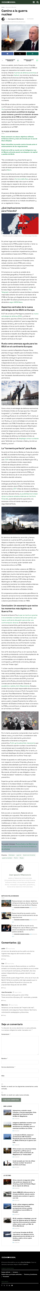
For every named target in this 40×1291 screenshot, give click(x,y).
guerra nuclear (7, 858)
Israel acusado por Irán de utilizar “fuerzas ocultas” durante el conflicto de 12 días (24, 1163)
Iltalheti (16, 75)
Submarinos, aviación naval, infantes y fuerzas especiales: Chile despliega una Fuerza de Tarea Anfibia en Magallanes (24, 1113)
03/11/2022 (30, 19)
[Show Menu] (34, 2)
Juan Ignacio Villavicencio (16, 19)
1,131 (6, 460)
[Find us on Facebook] (1, 1285)
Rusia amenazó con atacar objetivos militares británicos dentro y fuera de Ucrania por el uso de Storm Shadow (19, 139)
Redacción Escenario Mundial (22, 907)
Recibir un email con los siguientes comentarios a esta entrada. (19, 1087)
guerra (19, 855)
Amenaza (11, 855)
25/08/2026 (16, 1157)
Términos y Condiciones (30, 1274)
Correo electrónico (8, 1067)
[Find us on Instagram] (6, 1285)
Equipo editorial (5, 1272)
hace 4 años (11, 948)
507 (15, 489)
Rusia (21, 858)
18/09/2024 (16, 1130)
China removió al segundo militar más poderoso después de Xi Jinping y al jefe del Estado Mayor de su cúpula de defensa (24, 1183)
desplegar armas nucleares (29, 438)
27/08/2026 (16, 1145)
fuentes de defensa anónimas (25, 73)
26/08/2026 (34, 919)
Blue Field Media (25, 1262)
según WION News (15, 302)
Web (2, 1076)
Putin (16, 858)
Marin (9, 170)
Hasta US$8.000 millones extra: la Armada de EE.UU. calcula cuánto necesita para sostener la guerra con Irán (24, 1195)
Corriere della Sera (21, 179)
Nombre (4, 1058)
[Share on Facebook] (7, 53)
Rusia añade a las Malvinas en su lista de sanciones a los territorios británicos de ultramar (19, 846)
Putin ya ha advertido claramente (22, 743)
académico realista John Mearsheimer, (15, 686)
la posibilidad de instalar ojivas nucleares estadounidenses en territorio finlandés (19, 496)
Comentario (6, 1034)
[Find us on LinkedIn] (9, 1285)
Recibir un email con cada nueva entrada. (15, 1095)
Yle (2, 109)
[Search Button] (38, 2)
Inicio (2, 7)
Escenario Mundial (11, 7)
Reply (4, 959)
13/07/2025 (16, 1167)
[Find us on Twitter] (4, 1285)
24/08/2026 (16, 1118)
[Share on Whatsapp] (33, 53)
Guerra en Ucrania (29, 855)
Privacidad (6, 1276)
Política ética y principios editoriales (11, 1274)
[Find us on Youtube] (12, 1285)
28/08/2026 (34, 907)
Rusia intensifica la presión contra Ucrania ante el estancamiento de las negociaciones (25, 915)
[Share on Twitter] (20, 53)
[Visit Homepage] (8, 2)
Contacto (15, 1272)
